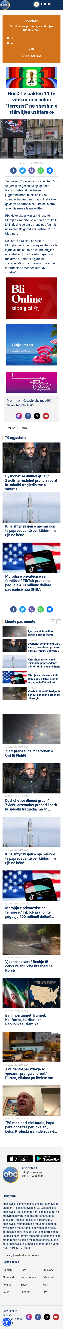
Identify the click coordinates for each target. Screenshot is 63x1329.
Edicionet (48, 1277)
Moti (45, 1285)
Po (11, 38)
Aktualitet (8, 1277)
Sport (24, 1285)
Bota (24, 427)
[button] (6, 1322)
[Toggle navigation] (58, 5)
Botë (23, 1270)
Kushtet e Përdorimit (27, 1255)
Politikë (7, 1285)
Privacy (8, 1255)
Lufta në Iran (28, 1277)
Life (45, 1292)
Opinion (7, 1270)
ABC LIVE (46, 4)
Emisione (48, 1270)
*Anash (11, 427)
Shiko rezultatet (31, 56)
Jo (11, 43)
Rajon (6, 1292)
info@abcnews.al (32, 1172)
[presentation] (53, 622)
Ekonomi (26, 1292)
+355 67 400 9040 (33, 1176)
